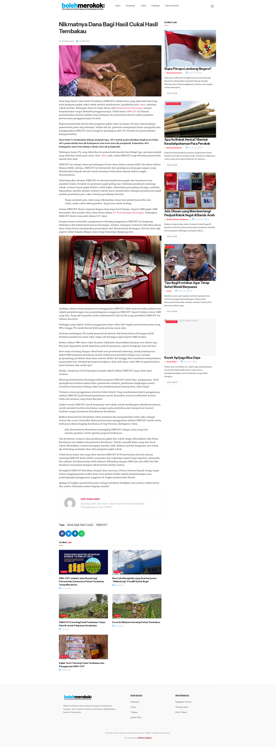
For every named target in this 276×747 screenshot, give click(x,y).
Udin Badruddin (90, 498)
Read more (172, 93)
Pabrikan (156, 5)
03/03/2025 (66, 588)
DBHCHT (131, 111)
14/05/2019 (182, 291)
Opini (117, 5)
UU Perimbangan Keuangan (128, 212)
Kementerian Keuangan (129, 107)
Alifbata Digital (145, 738)
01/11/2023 (65, 629)
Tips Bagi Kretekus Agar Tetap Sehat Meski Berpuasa (186, 285)
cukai (142, 104)
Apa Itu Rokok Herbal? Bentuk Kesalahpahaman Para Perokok (187, 141)
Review (64, 656)
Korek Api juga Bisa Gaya (182, 358)
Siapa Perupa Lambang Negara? (187, 69)
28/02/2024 (199, 219)
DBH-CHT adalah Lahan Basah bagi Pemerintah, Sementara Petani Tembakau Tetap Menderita (81, 581)
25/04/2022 (66, 670)
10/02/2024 (192, 148)
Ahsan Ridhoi (172, 362)
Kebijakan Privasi (183, 702)
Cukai (143, 5)
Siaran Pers (136, 717)
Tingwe (134, 712)
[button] (62, 533)
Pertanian (130, 5)
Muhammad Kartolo (174, 73)
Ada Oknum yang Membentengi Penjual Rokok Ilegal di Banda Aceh (189, 213)
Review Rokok (172, 5)
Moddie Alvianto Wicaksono (177, 219)
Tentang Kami (181, 707)
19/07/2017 (192, 73)
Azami (169, 291)
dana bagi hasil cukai (80, 524)
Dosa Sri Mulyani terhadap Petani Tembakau (136, 622)
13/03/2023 (119, 626)
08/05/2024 (119, 585)
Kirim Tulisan (181, 712)
